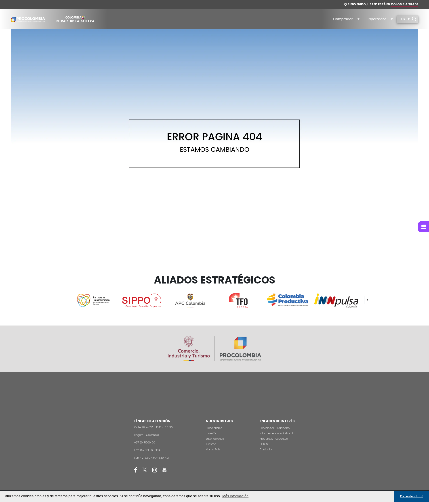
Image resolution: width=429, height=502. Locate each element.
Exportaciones (215, 439)
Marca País (213, 449)
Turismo (211, 444)
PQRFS (264, 444)
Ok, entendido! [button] (411, 496)
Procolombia (214, 428)
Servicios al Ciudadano (275, 428)
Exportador (374, 20)
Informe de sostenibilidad (276, 433)
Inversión (211, 433)
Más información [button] (235, 496)
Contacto (266, 449)
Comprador (340, 20)
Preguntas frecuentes (274, 439)
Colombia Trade (404, 4)
